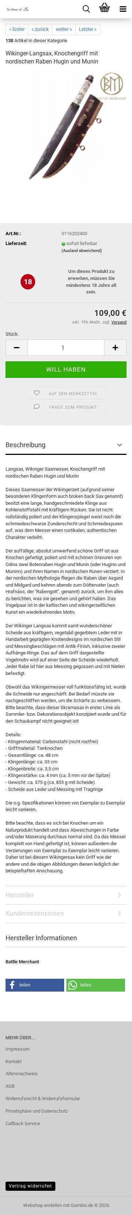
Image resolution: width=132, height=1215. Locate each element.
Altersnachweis (22, 1073)
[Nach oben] (112, 1204)
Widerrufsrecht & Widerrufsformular (43, 1098)
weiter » (64, 29)
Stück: (12, 334)
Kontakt (14, 1061)
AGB (10, 1086)
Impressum (17, 1049)
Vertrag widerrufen (30, 1186)
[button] (16, 347)
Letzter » (87, 29)
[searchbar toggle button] (86, 9)
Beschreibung (25, 445)
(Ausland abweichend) (82, 250)
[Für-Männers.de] (14, 9)
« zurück (40, 29)
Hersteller (20, 895)
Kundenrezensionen (35, 913)
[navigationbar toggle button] (123, 9)
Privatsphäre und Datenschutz (37, 1111)
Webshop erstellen (42, 1205)
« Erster (17, 29)
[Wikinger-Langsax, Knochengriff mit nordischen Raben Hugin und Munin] (66, 127)
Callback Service (23, 1123)
